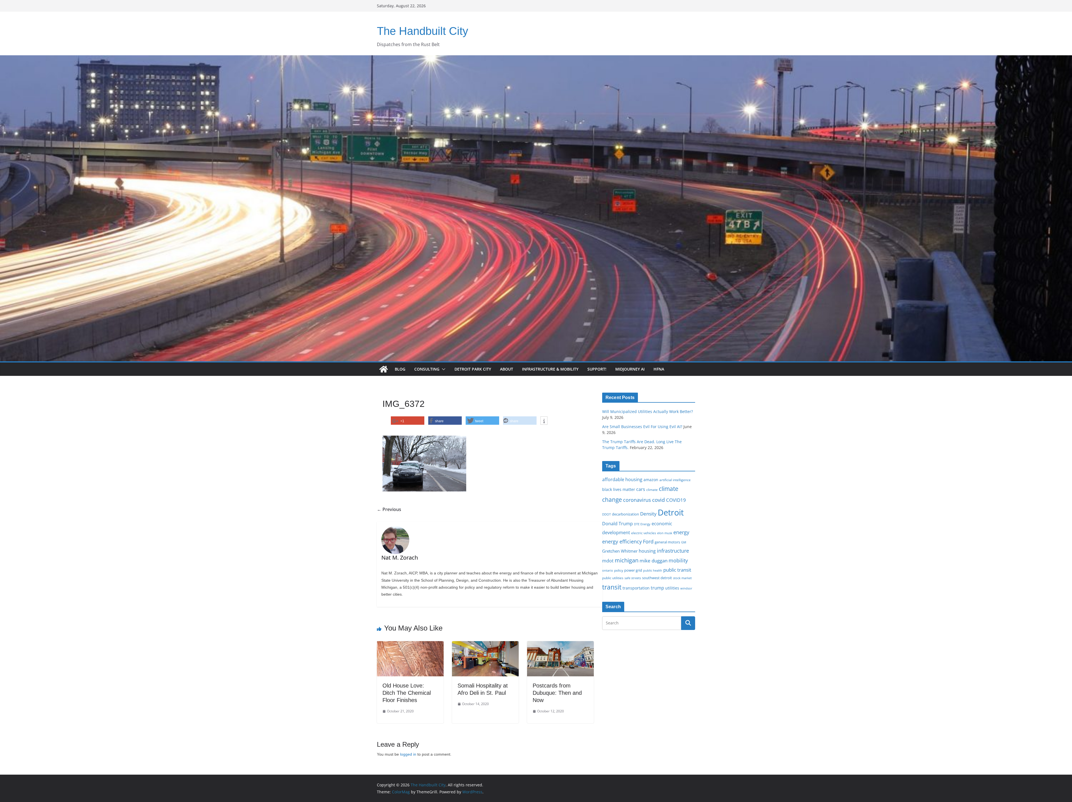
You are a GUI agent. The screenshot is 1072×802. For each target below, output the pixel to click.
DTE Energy (642, 524)
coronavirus (637, 500)
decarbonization (625, 514)
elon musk (664, 533)
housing (647, 551)
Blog (400, 369)
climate (652, 489)
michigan (626, 560)
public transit (677, 570)
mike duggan (653, 560)
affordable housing (622, 479)
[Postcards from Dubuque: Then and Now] (560, 645)
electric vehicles (643, 533)
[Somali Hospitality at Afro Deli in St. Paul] (485, 645)
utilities (672, 588)
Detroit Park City (472, 369)
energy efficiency (622, 541)
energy (681, 532)
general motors (667, 542)
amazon (650, 479)
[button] (442, 369)
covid (658, 499)
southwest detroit (657, 577)
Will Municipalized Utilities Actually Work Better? (647, 411)
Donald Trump (617, 524)
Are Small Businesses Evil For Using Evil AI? (642, 426)
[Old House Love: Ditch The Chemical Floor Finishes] (410, 645)
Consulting (426, 369)
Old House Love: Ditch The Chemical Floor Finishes (406, 692)
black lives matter (618, 489)
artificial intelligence (675, 480)
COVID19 (676, 500)
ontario (607, 570)
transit (611, 587)
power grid (633, 570)
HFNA (659, 369)
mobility (678, 560)
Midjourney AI (630, 369)
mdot (608, 561)
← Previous (389, 509)
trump (657, 588)
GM (683, 542)
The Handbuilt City (422, 31)
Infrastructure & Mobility (550, 369)
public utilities (612, 578)
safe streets (632, 578)
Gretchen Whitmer (620, 551)
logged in (408, 754)
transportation (636, 588)
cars (640, 489)
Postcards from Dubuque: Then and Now (557, 692)
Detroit (671, 512)
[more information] (544, 421)
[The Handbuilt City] (536, 59)
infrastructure (673, 550)
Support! (596, 369)
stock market (682, 578)
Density (648, 513)
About (506, 369)
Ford (648, 541)
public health (652, 570)
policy (618, 570)
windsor (686, 588)
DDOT (606, 514)
